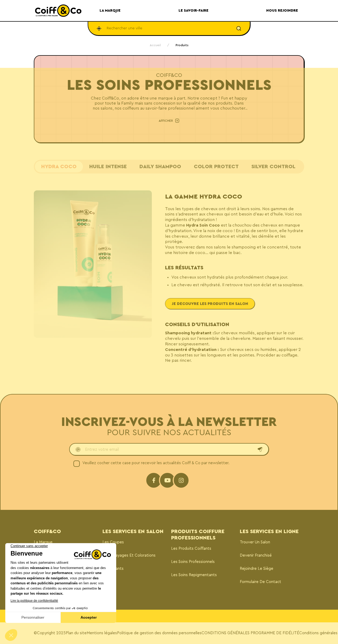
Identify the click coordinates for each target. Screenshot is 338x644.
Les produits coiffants (191, 549)
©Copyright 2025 (50, 633)
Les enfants (113, 569)
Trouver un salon (255, 542)
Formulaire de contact (260, 582)
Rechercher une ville (124, 28)
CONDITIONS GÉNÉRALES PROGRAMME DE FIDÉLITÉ (250, 633)
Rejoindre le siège (256, 569)
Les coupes (113, 542)
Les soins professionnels (193, 562)
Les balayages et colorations (129, 555)
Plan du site (76, 633)
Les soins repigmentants (194, 575)
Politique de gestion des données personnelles (159, 633)
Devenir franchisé (256, 555)
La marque (43, 542)
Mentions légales (102, 633)
